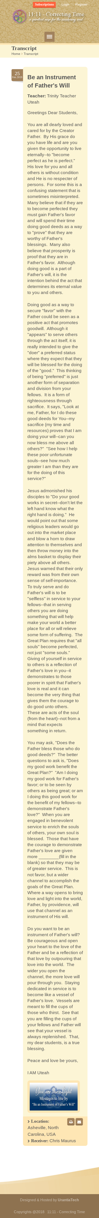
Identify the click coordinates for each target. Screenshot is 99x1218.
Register (81, 4)
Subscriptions (44, 4)
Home (16, 54)
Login (65, 4)
